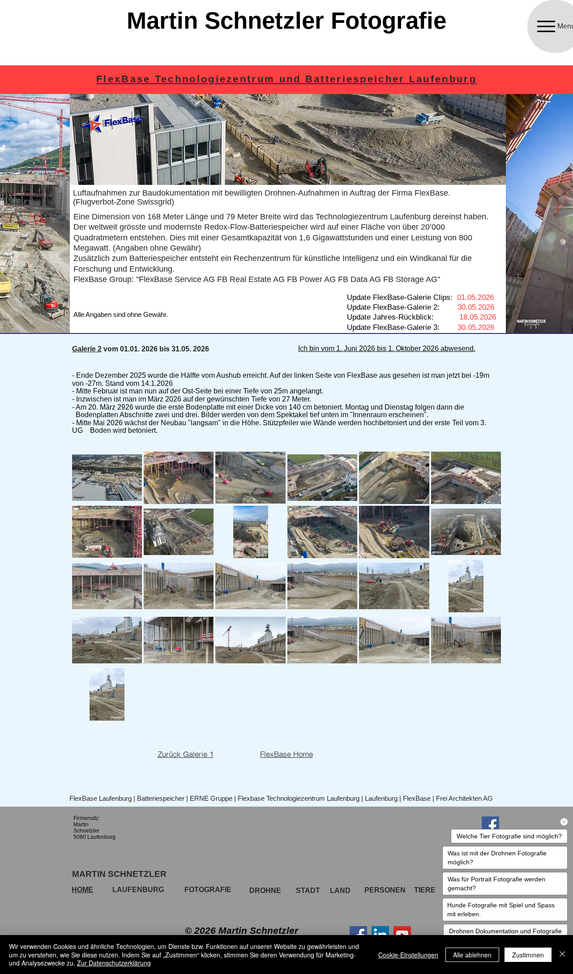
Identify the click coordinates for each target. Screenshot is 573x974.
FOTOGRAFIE (207, 889)
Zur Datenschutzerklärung (114, 962)
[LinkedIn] (380, 935)
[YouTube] (402, 935)
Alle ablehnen (472, 954)
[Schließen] (562, 954)
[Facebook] (358, 935)
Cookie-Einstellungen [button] (408, 954)
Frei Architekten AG (464, 798)
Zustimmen (528, 954)
